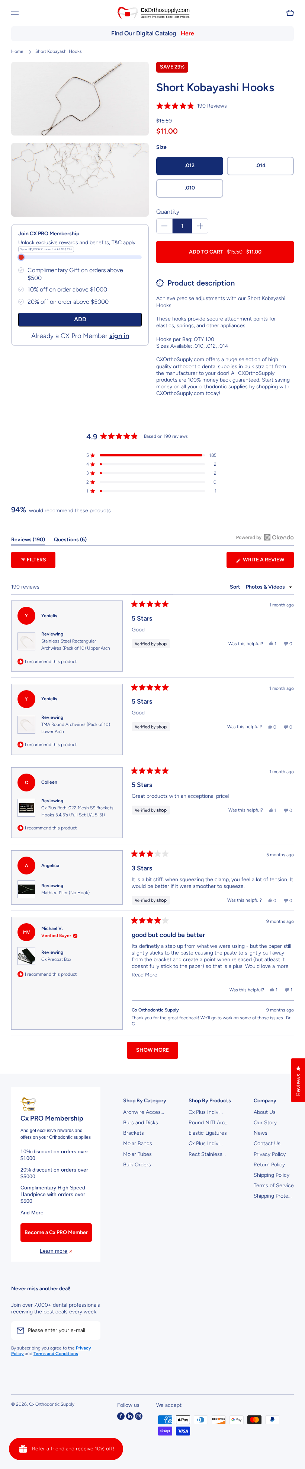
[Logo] (152, 12)
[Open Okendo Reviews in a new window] (265, 537)
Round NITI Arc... (208, 1122)
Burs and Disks (140, 1122)
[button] (290, 13)
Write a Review (268, 562)
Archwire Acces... (143, 1112)
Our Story (265, 1122)
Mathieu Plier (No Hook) (65, 892)
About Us (265, 1112)
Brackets (133, 1133)
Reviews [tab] (28, 540)
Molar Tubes (137, 1154)
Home (17, 51)
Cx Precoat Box (56, 959)
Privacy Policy (270, 1154)
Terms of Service (274, 1185)
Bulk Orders (137, 1165)
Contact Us (267, 1143)
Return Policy (269, 1165)
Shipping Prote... (273, 1196)
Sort (235, 587)
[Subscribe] (91, 1330)
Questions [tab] (70, 540)
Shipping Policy (271, 1175)
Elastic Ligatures (208, 1133)
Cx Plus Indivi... (206, 1112)
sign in (119, 336)
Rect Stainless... (207, 1154)
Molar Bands (137, 1143)
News (260, 1133)
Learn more (53, 1251)
